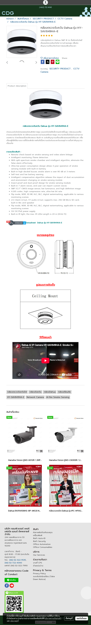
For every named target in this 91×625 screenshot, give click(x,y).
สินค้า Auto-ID (39, 538)
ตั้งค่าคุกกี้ (69, 618)
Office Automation (42, 544)
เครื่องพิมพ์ (37, 535)
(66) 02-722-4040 (13, 562)
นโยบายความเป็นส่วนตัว (53, 618)
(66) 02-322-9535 (17, 560)
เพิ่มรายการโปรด (51, 58)
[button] (82, 13)
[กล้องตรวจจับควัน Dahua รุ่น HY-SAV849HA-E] (22, 42)
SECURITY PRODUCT (60, 68)
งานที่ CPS (37, 562)
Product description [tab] (17, 86)
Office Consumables (42, 547)
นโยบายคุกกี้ (14, 621)
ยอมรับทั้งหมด (82, 618)
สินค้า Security (39, 541)
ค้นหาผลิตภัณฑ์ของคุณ (42, 532)
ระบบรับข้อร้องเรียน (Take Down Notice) (44, 578)
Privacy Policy (39, 573)
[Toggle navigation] (88, 13)
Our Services (39, 555)
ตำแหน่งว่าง (38, 565)
